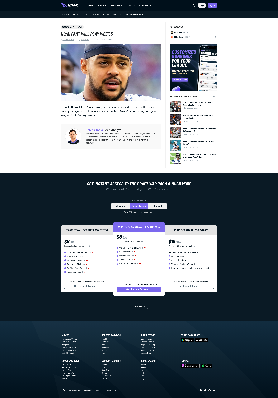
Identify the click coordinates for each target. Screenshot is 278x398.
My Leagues (145, 5)
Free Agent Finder (68, 376)
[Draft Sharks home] (71, 5)
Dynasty (85, 14)
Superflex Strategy (148, 345)
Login (201, 5)
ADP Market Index (69, 367)
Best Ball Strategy (148, 347)
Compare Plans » (139, 306)
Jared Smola (68, 39)
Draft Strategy (146, 339)
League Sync (146, 353)
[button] (92, 252)
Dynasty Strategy (147, 342)
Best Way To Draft (69, 342)
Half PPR (105, 342)
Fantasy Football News (72, 27)
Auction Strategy (147, 350)
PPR (103, 345)
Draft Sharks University (133, 14)
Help (143, 373)
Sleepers (65, 345)
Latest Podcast (68, 353)
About (143, 364)
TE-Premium (106, 376)
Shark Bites (117, 14)
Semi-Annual (139, 206)
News (90, 5)
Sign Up (212, 5)
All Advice (65, 14)
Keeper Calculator (69, 370)
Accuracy (144, 370)
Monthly (120, 206)
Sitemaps (87, 390)
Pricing (143, 376)
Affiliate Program (147, 367)
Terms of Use (99, 390)
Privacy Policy (74, 390)
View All (215, 96)
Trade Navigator (68, 373)
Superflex (105, 347)
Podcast (106, 14)
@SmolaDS (84, 39)
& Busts (73, 347)
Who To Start (67, 379)
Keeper (104, 379)
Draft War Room (68, 364)
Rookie (104, 373)
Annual (158, 206)
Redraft (75, 14)
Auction (105, 353)
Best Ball (96, 14)
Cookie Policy (112, 390)
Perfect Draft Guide (69, 339)
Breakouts (66, 347)
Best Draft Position (69, 350)
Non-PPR (105, 339)
